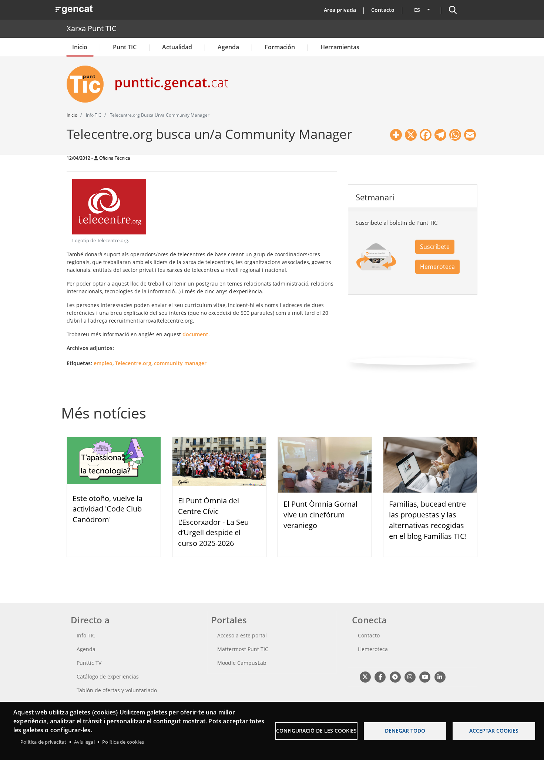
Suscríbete (435, 247)
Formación (280, 47)
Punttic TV (89, 662)
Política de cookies (123, 742)
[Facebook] (380, 676)
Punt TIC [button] (125, 47)
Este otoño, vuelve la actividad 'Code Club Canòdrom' (107, 509)
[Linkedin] (440, 676)
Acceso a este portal (242, 635)
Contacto (382, 9)
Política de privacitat (43, 742)
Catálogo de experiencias (108, 676)
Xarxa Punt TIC (92, 28)
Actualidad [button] (177, 47)
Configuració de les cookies (316, 730)
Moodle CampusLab (241, 662)
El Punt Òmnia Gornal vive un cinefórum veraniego (320, 514)
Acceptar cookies (493, 730)
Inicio (79, 47)
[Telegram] (395, 676)
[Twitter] (365, 676)
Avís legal (84, 742)
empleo (103, 363)
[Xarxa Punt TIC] (88, 84)
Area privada (340, 9)
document (195, 334)
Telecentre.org (133, 363)
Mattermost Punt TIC (242, 649)
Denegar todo (405, 730)
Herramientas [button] (339, 47)
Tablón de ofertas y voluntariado (117, 690)
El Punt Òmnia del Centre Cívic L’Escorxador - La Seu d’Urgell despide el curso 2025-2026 (213, 522)
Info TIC (86, 635)
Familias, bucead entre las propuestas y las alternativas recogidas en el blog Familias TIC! (428, 520)
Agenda (228, 47)
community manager (180, 363)
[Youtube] (425, 676)
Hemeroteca (437, 267)
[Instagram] (410, 676)
